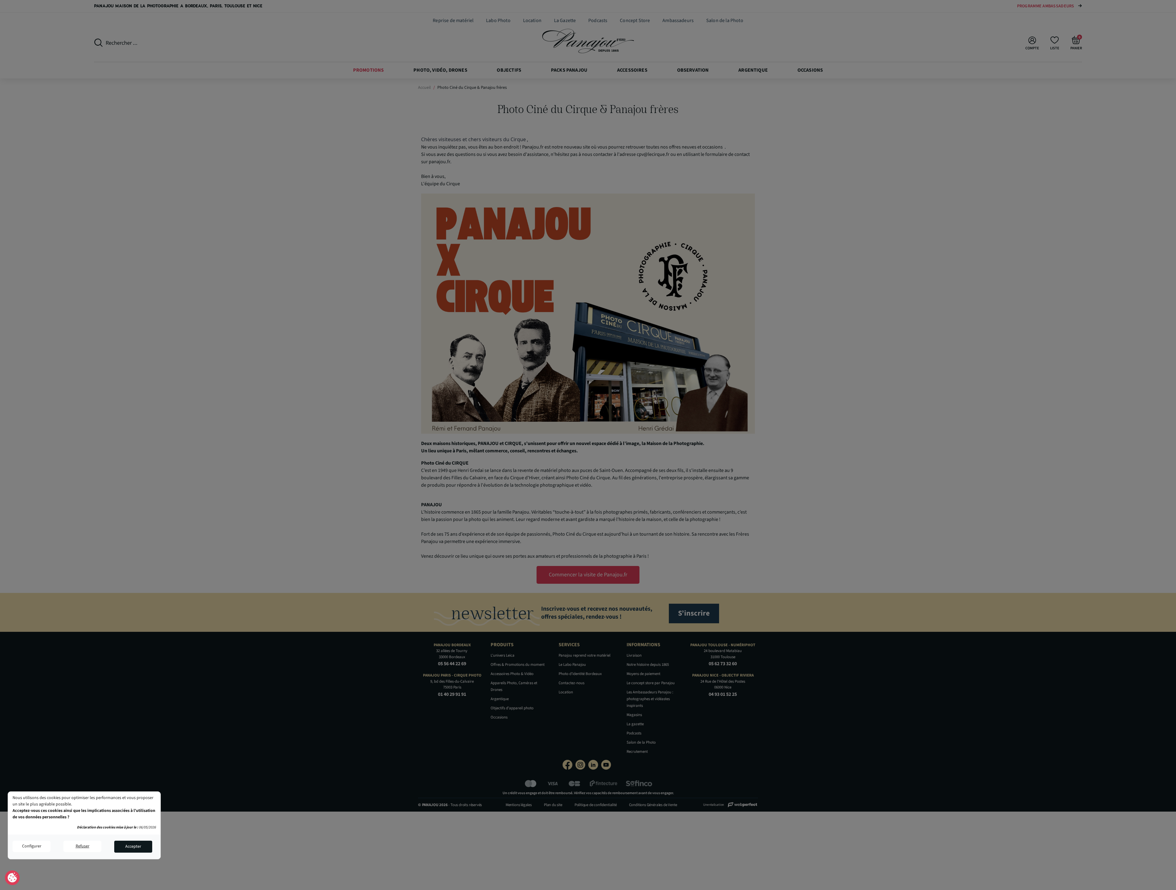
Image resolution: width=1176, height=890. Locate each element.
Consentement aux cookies (12, 878)
